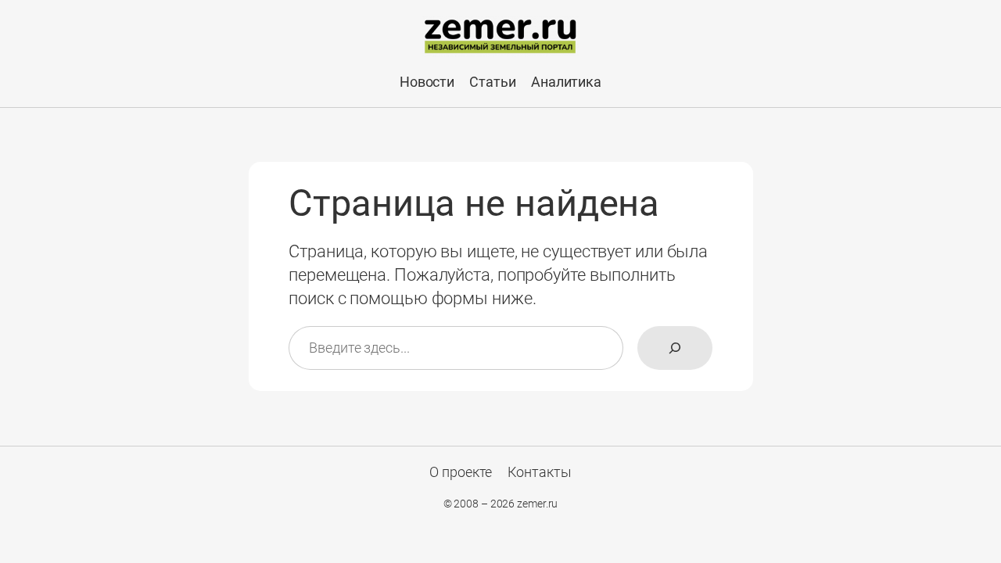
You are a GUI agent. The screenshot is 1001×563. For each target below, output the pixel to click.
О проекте (460, 472)
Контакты (540, 472)
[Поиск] (674, 348)
